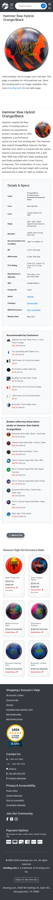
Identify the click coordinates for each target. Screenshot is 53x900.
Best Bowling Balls (13, 714)
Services (9, 705)
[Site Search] (43, 5)
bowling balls (15, 88)
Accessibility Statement (16, 805)
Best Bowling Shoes (14, 719)
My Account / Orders (15, 695)
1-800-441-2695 (15, 759)
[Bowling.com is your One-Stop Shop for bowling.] (5, 5)
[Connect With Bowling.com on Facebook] (8, 820)
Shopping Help (12, 700)
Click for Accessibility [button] (15, 800)
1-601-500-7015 (18, 764)
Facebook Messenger (16, 778)
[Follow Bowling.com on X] (12, 820)
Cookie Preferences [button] (14, 796)
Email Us (12, 769)
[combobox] (28, 6)
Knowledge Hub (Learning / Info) (19, 710)
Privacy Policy (12, 791)
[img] (33, 842)
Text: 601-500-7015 (16, 773)
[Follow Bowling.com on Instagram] (17, 820)
